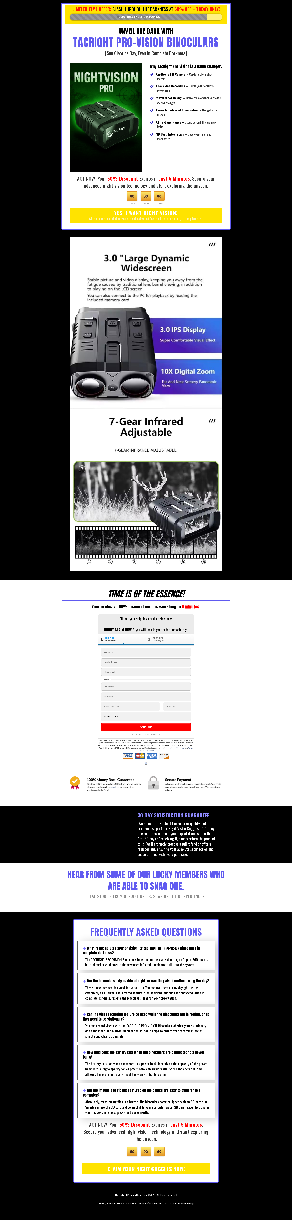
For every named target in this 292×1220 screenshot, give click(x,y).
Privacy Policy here (177, 748)
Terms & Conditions (126, 1203)
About (141, 1203)
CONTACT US (164, 1203)
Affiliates (151, 1203)
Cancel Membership (183, 1203)
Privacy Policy (106, 1203)
